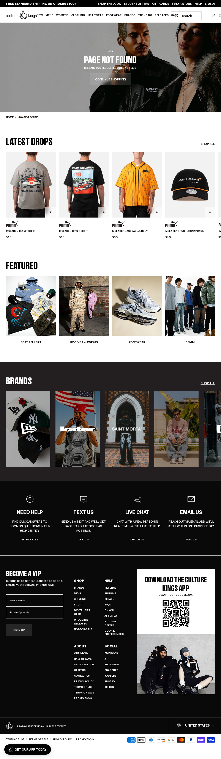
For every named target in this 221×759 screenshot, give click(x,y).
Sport (78, 604)
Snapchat (111, 670)
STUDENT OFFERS (136, 3)
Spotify (109, 681)
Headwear (95, 15)
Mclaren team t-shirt (21, 231)
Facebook (111, 653)
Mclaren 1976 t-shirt (73, 231)
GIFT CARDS (160, 3)
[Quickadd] (50, 212)
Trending (145, 15)
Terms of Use (83, 687)
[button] (27, 749)
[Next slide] (215, 184)
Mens (49, 15)
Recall (109, 599)
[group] (28, 429)
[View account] (214, 15)
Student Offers (110, 623)
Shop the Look (84, 664)
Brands (129, 15)
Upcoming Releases (81, 621)
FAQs (107, 604)
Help (109, 580)
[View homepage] (21, 14)
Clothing (78, 15)
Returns (110, 587)
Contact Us (82, 675)
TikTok (109, 687)
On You (109, 610)
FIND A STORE (182, 3)
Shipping (110, 593)
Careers (80, 670)
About (80, 646)
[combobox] (186, 15)
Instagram (111, 664)
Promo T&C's (83, 698)
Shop (79, 580)
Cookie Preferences (114, 632)
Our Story (81, 653)
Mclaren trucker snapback (184, 231)
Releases (162, 15)
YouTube (110, 675)
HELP (198, 3)
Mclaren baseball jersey (130, 231)
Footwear (114, 15)
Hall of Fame (83, 659)
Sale (174, 15)
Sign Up (19, 630)
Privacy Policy (83, 681)
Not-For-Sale (83, 629)
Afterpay (110, 616)
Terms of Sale (84, 692)
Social (111, 646)
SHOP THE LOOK (109, 3)
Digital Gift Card (82, 612)
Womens (62, 15)
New (40, 15)
